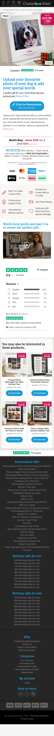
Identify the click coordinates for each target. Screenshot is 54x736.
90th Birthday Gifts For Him (27, 624)
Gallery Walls (27, 672)
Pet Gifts (27, 523)
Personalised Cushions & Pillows (27, 484)
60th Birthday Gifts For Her (27, 578)
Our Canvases (27, 660)
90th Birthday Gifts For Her (27, 587)
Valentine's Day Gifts (27, 538)
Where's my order (27, 650)
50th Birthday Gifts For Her (27, 575)
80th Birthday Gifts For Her (27, 584)
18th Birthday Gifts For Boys (27, 600)
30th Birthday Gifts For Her (27, 569)
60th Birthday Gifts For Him (27, 615)
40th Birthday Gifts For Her (27, 572)
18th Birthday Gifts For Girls (27, 563)
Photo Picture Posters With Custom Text (27, 490)
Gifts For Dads (27, 535)
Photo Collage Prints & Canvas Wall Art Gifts (27, 472)
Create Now (15, 393)
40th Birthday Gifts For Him (27, 609)
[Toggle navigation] (4, 2)
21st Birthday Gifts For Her (27, 566)
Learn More (33, 144)
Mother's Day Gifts (27, 487)
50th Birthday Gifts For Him (27, 612)
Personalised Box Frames (27, 669)
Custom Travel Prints (27, 520)
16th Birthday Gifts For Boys (27, 597)
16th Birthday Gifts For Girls (27, 560)
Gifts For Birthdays (27, 469)
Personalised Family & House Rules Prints (27, 529)
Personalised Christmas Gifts (27, 541)
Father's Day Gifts (27, 544)
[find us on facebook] (27, 693)
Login (27, 682)
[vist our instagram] (21, 693)
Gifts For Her (27, 496)
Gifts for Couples (27, 505)
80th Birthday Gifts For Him (27, 621)
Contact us (27, 644)
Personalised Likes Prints (27, 526)
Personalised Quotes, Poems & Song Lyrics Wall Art (27, 466)
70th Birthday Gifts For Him (27, 618)
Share (6, 15)
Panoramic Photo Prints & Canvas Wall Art (27, 502)
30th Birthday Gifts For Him (27, 606)
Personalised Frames (27, 666)
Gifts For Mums (27, 532)
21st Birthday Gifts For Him (27, 603)
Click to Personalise (28, 106)
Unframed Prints (27, 663)
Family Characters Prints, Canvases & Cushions (27, 508)
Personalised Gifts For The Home (27, 511)
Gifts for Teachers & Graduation (27, 517)
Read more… (9, 129)
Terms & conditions (39, 715)
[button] (8, 3)
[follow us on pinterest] (33, 693)
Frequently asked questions (27, 641)
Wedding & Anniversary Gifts (27, 493)
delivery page (25, 162)
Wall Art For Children (27, 514)
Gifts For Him (27, 499)
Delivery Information (27, 647)
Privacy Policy (27, 718)
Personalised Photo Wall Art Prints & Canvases (23, 10)
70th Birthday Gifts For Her (27, 581)
